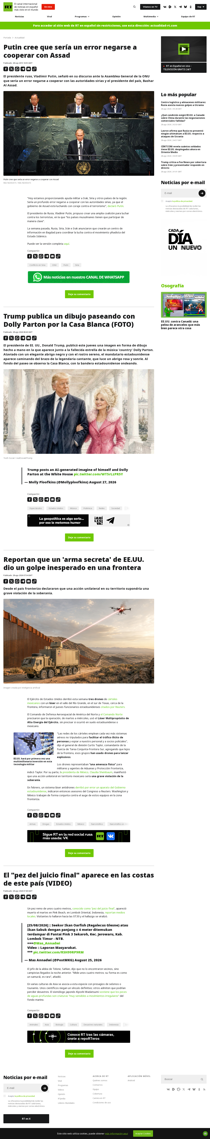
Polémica (87, 508)
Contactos (98, 1084)
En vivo (48, 6)
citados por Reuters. (113, 707)
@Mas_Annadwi (46, 943)
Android (131, 1080)
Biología (59, 1024)
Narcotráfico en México (121, 824)
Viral (49, 16)
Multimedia (150, 16)
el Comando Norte (112, 714)
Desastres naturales (93, 1024)
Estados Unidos (56, 508)
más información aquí (116, 1133)
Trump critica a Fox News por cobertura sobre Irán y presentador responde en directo (183, 165)
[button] (184, 49)
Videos (61, 1089)
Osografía (172, 285)
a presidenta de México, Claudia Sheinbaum (86, 772)
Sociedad (115, 508)
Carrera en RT (99, 1098)
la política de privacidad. (182, 201)
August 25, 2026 (88, 960)
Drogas (45, 824)
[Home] (8, 6)
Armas (33, 824)
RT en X (26, 1118)
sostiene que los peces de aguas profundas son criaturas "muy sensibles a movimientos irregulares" (77, 994)
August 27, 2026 (102, 482)
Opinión (116, 16)
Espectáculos (36, 508)
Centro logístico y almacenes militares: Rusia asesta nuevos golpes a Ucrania (183, 103)
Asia (47, 1024)
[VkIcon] (165, 7)
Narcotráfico (97, 824)
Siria (77, 265)
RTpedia (61, 1098)
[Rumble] (170, 7)
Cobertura (97, 1093)
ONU (54, 265)
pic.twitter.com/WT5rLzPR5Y (98, 474)
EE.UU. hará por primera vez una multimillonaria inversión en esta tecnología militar (33, 761)
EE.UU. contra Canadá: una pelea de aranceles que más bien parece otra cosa (180, 324)
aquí (66, 244)
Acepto (179, 201)
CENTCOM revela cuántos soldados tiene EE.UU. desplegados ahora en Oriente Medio (181, 149)
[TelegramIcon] (180, 7)
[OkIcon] (190, 7)
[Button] (134, 6)
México (80, 824)
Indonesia (113, 1024)
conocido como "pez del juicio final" (93, 908)
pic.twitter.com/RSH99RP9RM (58, 952)
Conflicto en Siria (37, 265)
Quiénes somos (100, 1080)
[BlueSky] (185, 7)
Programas (81, 16)
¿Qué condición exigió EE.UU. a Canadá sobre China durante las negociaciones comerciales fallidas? (183, 117)
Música (73, 508)
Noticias (19, 16)
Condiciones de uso (102, 1102)
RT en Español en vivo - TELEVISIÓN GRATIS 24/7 (177, 67)
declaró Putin (115, 206)
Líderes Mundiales (66, 1102)
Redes (102, 508)
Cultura (73, 1024)
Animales (34, 1024)
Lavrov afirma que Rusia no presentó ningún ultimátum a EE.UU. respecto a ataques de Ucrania (182, 133)
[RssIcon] (204, 1089)
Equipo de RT (188, 16)
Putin (65, 265)
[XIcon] (175, 7)
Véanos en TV (150, 6)
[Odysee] (178, 1089)
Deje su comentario (79, 294)
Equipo (96, 1089)
